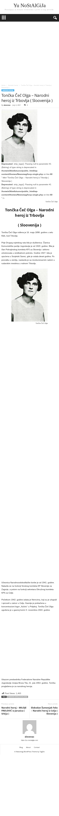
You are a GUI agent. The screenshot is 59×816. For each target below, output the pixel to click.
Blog (21, 747)
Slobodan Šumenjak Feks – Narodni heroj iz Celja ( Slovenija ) (44, 710)
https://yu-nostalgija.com (29, 740)
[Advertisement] (29, 52)
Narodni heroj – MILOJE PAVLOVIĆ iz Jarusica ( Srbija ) (13, 710)
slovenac (7, 105)
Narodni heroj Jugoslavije (17, 697)
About (28, 747)
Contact (37, 747)
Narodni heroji (13, 85)
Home (3, 85)
